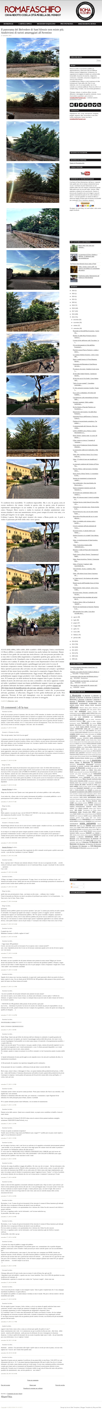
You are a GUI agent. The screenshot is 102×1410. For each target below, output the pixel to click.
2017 (73, 311)
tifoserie (90, 831)
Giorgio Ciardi (89, 756)
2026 (73, 290)
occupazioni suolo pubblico (85, 791)
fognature (72, 752)
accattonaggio (93, 703)
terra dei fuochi (74, 831)
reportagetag (73, 812)
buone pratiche (84, 727)
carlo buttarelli (90, 730)
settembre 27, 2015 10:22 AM (9, 855)
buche (77, 726)
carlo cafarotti (98, 730)
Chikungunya (91, 732)
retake (80, 812)
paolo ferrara (98, 795)
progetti (91, 804)
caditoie (72, 728)
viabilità (77, 838)
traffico (77, 833)
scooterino (79, 819)
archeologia (86, 717)
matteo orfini (98, 781)
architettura (98, 717)
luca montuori (93, 771)
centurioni (85, 732)
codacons (82, 734)
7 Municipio (80, 701)
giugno (75, 623)
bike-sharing (78, 725)
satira (91, 817)
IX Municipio (80, 768)
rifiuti (94, 812)
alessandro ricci (84, 709)
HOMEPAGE (8, 24)
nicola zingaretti (79, 790)
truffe (93, 833)
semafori (93, 819)
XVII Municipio (95, 846)
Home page (33, 1385)
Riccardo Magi (87, 812)
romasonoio (80, 815)
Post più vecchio (60, 1385)
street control (84, 827)
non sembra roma (96, 790)
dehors (77, 743)
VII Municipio (95, 838)
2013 (73, 644)
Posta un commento (32, 1380)
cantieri (97, 728)
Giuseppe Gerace (79, 758)
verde (16, 701)
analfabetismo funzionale (75, 713)
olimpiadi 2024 (97, 791)
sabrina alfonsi (97, 815)
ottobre (75, 325)
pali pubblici (76, 795)
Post (73, 884)
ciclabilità (72, 734)
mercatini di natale (92, 784)
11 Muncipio (95, 695)
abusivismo (74, 703)
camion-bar (79, 728)
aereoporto (98, 705)
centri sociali (78, 732)
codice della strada (89, 734)
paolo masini (83, 797)
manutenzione (74, 777)
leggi (87, 770)
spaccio (99, 823)
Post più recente (5, 1385)
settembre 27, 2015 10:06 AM (9, 843)
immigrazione (81, 764)
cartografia (72, 732)
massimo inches (83, 781)
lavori (100, 768)
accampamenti (83, 703)
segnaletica (86, 819)
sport (78, 825)
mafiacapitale (97, 773)
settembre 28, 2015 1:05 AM (8, 1340)
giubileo (72, 758)
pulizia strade (97, 806)
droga (85, 745)
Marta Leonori (73, 781)
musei (94, 788)
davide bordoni (91, 741)
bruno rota (72, 726)
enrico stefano (89, 747)
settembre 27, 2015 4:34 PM (8, 1237)
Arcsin (68, 1407)
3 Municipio (80, 699)
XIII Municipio (81, 844)
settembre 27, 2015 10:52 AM (9, 924)
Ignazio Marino (74, 762)
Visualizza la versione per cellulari (33, 1388)
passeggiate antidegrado (90, 799)
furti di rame (98, 754)
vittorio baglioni (97, 840)
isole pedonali (94, 766)
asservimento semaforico (76, 721)
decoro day (72, 743)
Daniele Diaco (93, 739)
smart (93, 821)
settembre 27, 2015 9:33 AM (8, 785)
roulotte (86, 815)
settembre (76, 328)
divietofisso (79, 745)
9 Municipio (97, 701)
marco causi (94, 777)
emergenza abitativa (75, 747)
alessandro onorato (74, 709)
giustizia (87, 758)
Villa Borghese (79, 840)
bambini (78, 723)
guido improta (77, 760)
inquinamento (98, 764)
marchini (81, 777)
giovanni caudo (97, 756)
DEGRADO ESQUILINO (46, 24)
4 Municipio (88, 699)
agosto (75, 617)
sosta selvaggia (88, 823)
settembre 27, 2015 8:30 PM (8, 1282)
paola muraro (83, 795)
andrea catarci (86, 713)
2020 (73, 302)
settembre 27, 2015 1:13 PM (8, 1084)
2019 (73, 305)
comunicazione (97, 736)
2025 (73, 293)
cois (95, 734)
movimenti (87, 788)
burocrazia (93, 726)
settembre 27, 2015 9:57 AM (8, 801)
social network (98, 821)
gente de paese (73, 756)
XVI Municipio (82, 846)
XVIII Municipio (74, 848)
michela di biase (83, 786)
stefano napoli (73, 827)
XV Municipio (74, 846)
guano (71, 760)
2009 (73, 656)
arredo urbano (77, 719)
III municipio (96, 762)
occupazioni (73, 791)
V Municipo (80, 836)
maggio (75, 626)
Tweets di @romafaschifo (77, 163)
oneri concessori (74, 793)
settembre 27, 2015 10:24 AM (9, 872)
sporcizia (73, 825)
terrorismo (81, 831)
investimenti (73, 766)
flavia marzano (97, 750)
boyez (99, 725)
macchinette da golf (87, 773)
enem (82, 747)
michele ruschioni (92, 786)
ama (76, 711)
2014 (73, 641)
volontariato (72, 842)
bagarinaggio (73, 723)
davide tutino (98, 741)
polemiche (85, 802)
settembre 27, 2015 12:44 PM (9, 1015)
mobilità (99, 786)
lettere (91, 770)
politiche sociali (97, 802)
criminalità (77, 739)
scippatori (73, 819)
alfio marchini (93, 709)
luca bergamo (86, 771)
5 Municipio (96, 699)
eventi (82, 748)
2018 (73, 308)
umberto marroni (84, 834)
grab (95, 758)
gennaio (75, 637)
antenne (83, 715)
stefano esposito (96, 825)
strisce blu (92, 827)
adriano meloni (89, 705)
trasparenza (82, 833)
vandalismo (89, 836)
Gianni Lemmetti (81, 756)
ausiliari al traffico (91, 721)
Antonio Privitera (7, 789)
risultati (79, 813)
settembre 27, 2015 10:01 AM (9, 818)
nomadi (90, 790)
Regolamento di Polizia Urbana (92, 810)
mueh (91, 788)
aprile (75, 629)
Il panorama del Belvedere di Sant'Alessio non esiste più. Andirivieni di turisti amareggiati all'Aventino (32, 31)
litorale (71, 771)
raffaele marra (92, 808)
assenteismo (98, 719)
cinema (78, 734)
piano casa (79, 800)
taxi (98, 829)
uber (71, 834)
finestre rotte (89, 750)
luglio (75, 620)
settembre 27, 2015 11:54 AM (9, 970)
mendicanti (98, 782)
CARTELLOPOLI (25, 24)
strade (79, 827)
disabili (99, 743)
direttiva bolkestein (91, 743)
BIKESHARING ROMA (87, 24)
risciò (74, 814)
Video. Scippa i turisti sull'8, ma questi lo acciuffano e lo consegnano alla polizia (89, 268)
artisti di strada (90, 719)
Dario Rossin (84, 741)
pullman (72, 808)
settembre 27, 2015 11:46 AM (9, 953)
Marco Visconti (87, 779)
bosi (91, 725)
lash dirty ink (95, 768)
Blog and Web (97, 1407)
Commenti (75, 887)
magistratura (72, 775)
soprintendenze (74, 823)
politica (90, 802)
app (75, 716)
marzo (75, 631)
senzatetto (98, 819)
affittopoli (81, 707)
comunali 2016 (85, 736)
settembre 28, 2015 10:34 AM (9, 1373)
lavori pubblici (75, 770)
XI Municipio (93, 842)
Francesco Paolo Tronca (76, 754)
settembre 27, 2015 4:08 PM (8, 1177)
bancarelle (85, 723)
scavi (95, 817)
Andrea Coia (93, 713)
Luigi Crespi (78, 773)
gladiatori (92, 758)
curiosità (87, 739)
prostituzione (97, 804)
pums (76, 808)
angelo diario (77, 715)
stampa (88, 825)
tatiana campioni (92, 829)
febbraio (75, 634)
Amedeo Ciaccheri (92, 711)
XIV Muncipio (89, 844)
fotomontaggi (88, 752)
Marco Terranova (78, 779)
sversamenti (73, 829)
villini (84, 840)
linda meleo (97, 770)
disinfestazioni (73, 745)
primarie (86, 804)
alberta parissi (88, 707)
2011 (73, 650)
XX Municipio (82, 848)
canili (92, 728)
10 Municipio (86, 695)
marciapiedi (87, 777)
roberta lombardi (84, 813)
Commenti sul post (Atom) (14, 1393)
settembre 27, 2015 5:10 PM (8, 1266)
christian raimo (97, 732)
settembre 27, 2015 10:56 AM (9, 936)
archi (92, 716)
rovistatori (90, 815)
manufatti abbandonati (94, 775)
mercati (72, 784)
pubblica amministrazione (77, 806)
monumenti (79, 788)
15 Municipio (96, 697)
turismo (97, 833)
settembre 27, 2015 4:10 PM (8, 1196)
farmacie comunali (75, 750)
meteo (99, 784)
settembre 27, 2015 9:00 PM (8, 1299)
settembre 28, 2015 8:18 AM (8, 1353)
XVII (89, 846)
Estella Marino (97, 747)
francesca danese (96, 752)
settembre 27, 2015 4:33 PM (8, 1216)
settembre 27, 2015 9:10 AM (8, 728)
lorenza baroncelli (78, 771)
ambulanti (82, 711)
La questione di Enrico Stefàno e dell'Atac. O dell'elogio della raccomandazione (87, 256)
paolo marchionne (74, 797)
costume (72, 739)
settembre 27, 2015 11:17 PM (9, 1321)
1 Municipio (10, 701)
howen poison (85, 760)
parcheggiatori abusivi (94, 797)
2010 (73, 653)
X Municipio (85, 842)
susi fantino (98, 827)
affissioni (74, 707)
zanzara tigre (89, 848)
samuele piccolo (80, 817)
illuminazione (73, 764)
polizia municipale (76, 804)
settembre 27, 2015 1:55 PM (8, 1138)
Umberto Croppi (76, 834)
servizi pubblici (74, 821)
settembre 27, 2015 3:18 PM (8, 1159)
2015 (73, 317)
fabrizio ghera (89, 748)
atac (84, 721)
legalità (83, 770)
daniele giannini (77, 741)
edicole (89, 745)
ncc (74, 790)
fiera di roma (83, 750)
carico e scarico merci (79, 730)
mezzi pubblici (74, 786)
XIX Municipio (97, 844)
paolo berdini (91, 795)
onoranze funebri (82, 793)
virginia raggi (89, 840)
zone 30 (95, 848)
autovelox (99, 721)
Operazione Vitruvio (92, 793)
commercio (73, 736)
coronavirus (79, 738)
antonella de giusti (91, 715)
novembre (76, 322)
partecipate (72, 799)
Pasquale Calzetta (79, 799)
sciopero (99, 817)
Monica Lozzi (73, 788)
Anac (100, 711)
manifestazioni (81, 775)
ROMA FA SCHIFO (16, 1407)
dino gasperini (83, 743)
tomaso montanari (97, 831)
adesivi (82, 705)
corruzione (86, 738)
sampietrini (72, 817)
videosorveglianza (85, 838)
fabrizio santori (97, 748)
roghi (76, 815)
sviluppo (79, 829)
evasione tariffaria (75, 748)
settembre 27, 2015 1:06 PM (8, 1030)
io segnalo (80, 766)
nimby (85, 790)
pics (84, 801)
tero (100, 829)
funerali (93, 754)
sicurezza (88, 821)
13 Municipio (79, 697)
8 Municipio (89, 701)
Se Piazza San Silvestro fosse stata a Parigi (83, 263)
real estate (78, 810)
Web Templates (75, 1407)
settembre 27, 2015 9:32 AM (8, 760)
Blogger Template (86, 1407)
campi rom (87, 728)
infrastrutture (89, 764)
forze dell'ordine (80, 752)
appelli (79, 716)
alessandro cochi (97, 707)
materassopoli (91, 781)
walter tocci (78, 842)
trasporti (89, 833)
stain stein (82, 825)
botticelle (95, 725)
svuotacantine (85, 829)
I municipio (95, 760)
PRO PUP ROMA (66, 24)
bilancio (84, 725)
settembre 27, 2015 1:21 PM (8, 1105)
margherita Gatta (96, 779)
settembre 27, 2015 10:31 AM (9, 887)
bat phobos (93, 723)
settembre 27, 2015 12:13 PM (9, 986)
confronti (73, 738)
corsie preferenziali (95, 738)
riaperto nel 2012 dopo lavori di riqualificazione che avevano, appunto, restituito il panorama (31, 686)
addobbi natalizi (74, 705)
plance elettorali (78, 802)
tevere (85, 831)
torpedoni (72, 833)
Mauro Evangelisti (83, 782)
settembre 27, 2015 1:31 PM (8, 1123)
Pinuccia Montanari (91, 800)
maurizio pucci (74, 782)
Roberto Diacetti (92, 813)
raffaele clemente (83, 808)
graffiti (99, 758)
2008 (73, 659)
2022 (73, 299)
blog (88, 725)
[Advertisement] (85, 40)
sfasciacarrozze (81, 821)
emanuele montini (96, 745)
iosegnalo (87, 766)
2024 (73, 296)
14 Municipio (87, 697)
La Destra (88, 768)
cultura (83, 739)
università (90, 834)
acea (99, 703)
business (99, 726)
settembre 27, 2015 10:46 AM (9, 901)
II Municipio (85, 762)
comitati (99, 734)
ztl (97, 848)
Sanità (87, 817)
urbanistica (96, 835)
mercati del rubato (80, 784)
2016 (73, 314)
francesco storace (87, 754)
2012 (73, 647)
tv (100, 833)
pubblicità (88, 806)
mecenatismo (91, 782)
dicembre (76, 319)
